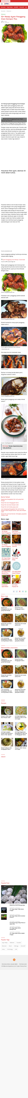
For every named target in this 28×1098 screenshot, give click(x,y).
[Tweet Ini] (17, 591)
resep (3, 949)
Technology (10, 949)
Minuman (4, 946)
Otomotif (23, 946)
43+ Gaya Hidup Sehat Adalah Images (17, 934)
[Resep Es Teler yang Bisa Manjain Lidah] (7, 710)
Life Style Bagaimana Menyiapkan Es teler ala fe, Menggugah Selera (21, 733)
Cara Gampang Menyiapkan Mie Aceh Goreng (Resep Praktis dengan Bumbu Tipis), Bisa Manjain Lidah (13, 510)
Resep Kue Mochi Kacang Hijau (17, 905)
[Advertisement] (14, 59)
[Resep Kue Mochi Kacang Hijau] (14, 894)
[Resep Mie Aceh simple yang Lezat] (21, 618)
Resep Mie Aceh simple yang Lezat (9, 507)
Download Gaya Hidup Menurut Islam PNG (17, 923)
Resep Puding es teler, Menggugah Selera (6, 748)
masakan (19, 942)
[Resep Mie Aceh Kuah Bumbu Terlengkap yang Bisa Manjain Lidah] (21, 632)
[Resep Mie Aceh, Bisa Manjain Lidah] (7, 618)
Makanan (3, 14)
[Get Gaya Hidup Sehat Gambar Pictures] (4, 917)
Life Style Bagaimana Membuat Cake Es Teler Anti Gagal (21, 717)
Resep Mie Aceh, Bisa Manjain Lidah (10, 505)
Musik (10, 946)
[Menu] (2, 4)
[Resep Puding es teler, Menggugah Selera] (7, 742)
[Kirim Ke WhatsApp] (26, 591)
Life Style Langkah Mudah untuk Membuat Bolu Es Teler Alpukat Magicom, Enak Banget (7, 733)
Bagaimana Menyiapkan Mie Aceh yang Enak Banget (12, 500)
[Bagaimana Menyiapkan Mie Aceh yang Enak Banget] (7, 602)
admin (5, 21)
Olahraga (16, 946)
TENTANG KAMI (23, 964)
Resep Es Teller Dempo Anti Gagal (20, 748)
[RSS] (14, 960)
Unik (16, 949)
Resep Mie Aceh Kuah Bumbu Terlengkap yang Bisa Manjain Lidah (14, 514)
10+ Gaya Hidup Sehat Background (15, 928)
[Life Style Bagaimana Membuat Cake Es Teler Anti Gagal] (21, 710)
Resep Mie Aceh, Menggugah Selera (10, 502)
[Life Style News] (7, 4)
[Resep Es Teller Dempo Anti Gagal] (21, 742)
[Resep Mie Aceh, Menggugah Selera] (21, 602)
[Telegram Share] (23, 591)
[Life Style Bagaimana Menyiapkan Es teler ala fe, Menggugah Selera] (21, 726)
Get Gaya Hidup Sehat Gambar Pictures (17, 916)
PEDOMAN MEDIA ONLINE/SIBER (9, 964)
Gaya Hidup (4, 942)
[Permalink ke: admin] (2, 22)
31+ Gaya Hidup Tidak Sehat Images (17, 909)
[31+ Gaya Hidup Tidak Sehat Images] (4, 910)
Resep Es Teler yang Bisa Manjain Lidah (6, 716)
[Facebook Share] (14, 591)
